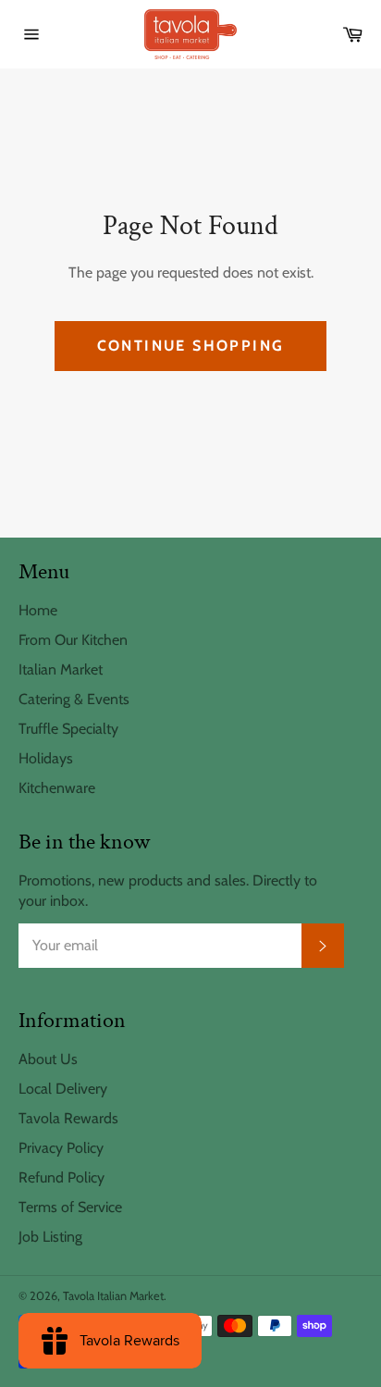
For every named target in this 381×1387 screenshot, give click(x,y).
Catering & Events (73, 699)
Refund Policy (61, 1177)
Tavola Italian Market (113, 1296)
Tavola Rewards (68, 1118)
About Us (48, 1059)
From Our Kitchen (73, 640)
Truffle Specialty (68, 728)
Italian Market (60, 669)
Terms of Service (70, 1207)
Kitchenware (56, 788)
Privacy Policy (61, 1148)
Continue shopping (191, 345)
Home (37, 610)
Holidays (45, 758)
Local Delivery (62, 1088)
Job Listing (50, 1236)
